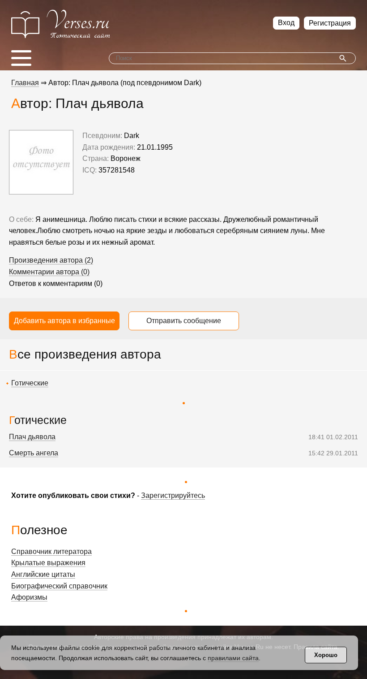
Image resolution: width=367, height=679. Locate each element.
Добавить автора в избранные (64, 320)
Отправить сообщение (183, 320)
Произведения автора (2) (51, 260)
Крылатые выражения (48, 563)
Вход (286, 22)
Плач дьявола (32, 437)
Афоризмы (29, 597)
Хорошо (325, 655)
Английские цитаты (43, 574)
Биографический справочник (59, 586)
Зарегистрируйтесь (173, 495)
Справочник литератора (51, 551)
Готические (29, 383)
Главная (25, 82)
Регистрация (330, 23)
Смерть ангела (33, 453)
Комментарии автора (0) (49, 272)
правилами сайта (233, 658)
